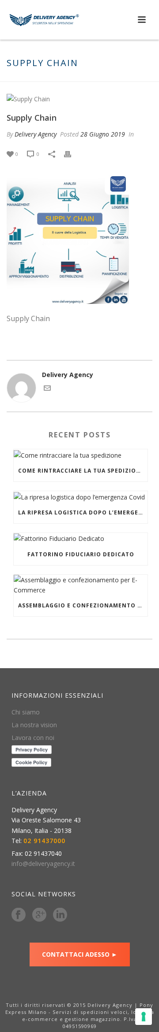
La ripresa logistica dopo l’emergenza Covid (83, 512)
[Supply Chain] (79, 98)
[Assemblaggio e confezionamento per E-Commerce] (81, 585)
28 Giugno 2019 (102, 134)
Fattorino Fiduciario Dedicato (80, 554)
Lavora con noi (32, 738)
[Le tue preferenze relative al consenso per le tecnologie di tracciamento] (143, 1016)
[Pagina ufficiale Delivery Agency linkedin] (60, 915)
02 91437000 (44, 841)
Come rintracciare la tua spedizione (81, 470)
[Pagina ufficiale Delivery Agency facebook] (18, 915)
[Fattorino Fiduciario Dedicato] (81, 538)
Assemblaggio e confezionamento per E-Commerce (83, 605)
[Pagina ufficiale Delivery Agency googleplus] (39, 915)
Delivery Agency (36, 134)
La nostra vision (34, 725)
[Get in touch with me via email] (47, 389)
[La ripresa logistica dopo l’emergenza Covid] (81, 496)
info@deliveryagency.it (43, 864)
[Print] (72, 153)
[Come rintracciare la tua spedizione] (81, 454)
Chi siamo (25, 712)
